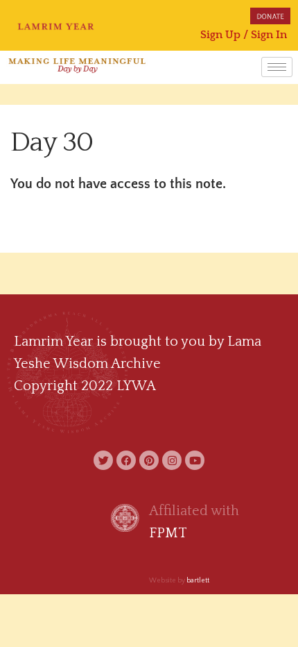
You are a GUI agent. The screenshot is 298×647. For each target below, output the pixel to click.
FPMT (168, 533)
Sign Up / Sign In (243, 34)
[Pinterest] (149, 460)
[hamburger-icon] (276, 67)
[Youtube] (194, 460)
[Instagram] (172, 460)
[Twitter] (103, 460)
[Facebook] (126, 460)
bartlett (197, 581)
